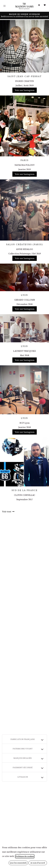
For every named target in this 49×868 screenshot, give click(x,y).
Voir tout (6, 511)
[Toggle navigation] (4, 5)
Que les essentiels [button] (18, 862)
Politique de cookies (25, 856)
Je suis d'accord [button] (38, 862)
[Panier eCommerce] (39, 5)
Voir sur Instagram (24, 90)
